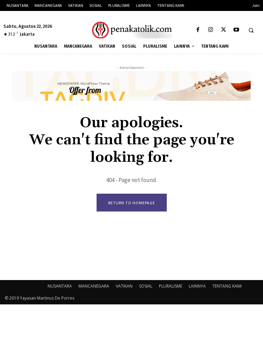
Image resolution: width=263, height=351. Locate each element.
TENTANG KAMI (227, 286)
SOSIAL (145, 286)
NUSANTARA (60, 286)
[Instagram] (210, 30)
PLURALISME (170, 286)
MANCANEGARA (93, 286)
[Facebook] (198, 30)
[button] (251, 30)
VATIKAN (124, 286)
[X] (223, 30)
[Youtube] (236, 30)
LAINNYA (197, 286)
